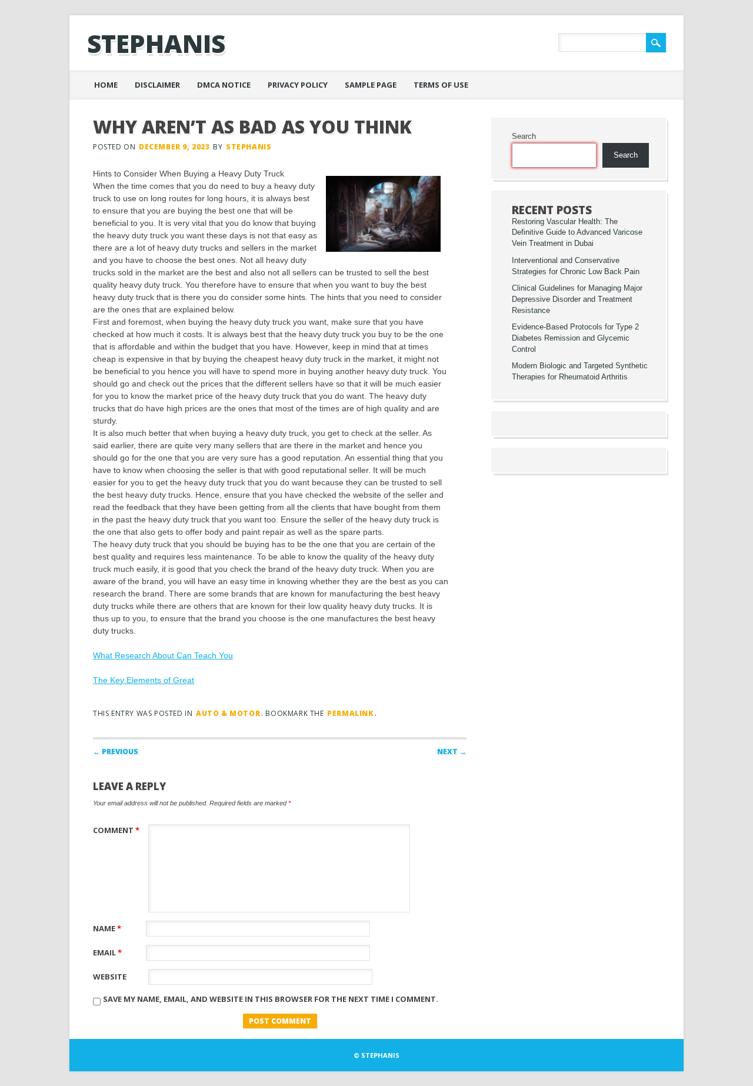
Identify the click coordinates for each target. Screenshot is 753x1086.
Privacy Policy (298, 84)
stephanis (156, 43)
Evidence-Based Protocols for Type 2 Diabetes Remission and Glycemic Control (575, 338)
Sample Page (371, 84)
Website (109, 976)
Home (106, 84)
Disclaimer (157, 84)
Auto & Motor (228, 713)
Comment (116, 830)
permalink (350, 713)
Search (524, 136)
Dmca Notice (224, 84)
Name (107, 928)
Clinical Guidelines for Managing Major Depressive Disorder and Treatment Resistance (577, 299)
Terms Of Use (441, 84)
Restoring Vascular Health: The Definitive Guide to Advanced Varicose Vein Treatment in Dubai (577, 233)
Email (107, 952)
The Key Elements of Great (143, 680)
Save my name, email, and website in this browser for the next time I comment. (270, 999)
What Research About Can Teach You (163, 655)
